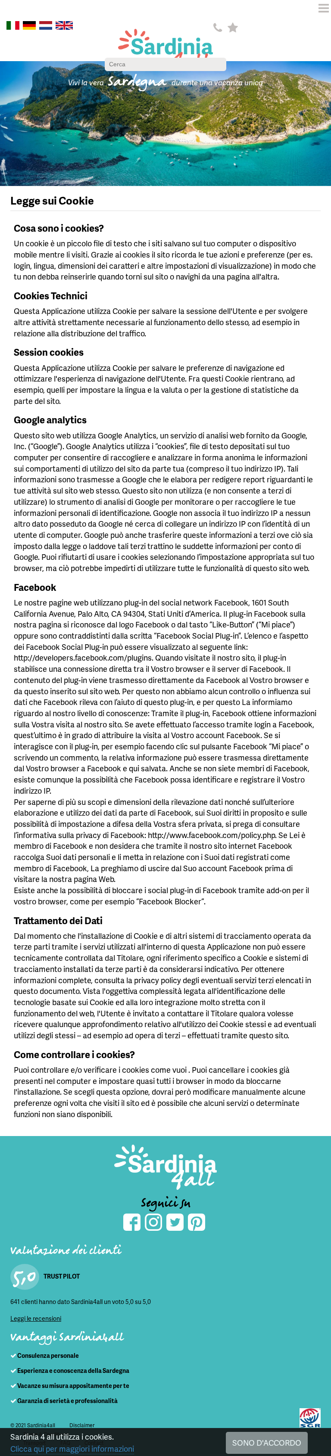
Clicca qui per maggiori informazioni (72, 1448)
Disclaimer (81, 1425)
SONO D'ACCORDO (266, 1442)
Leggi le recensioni (35, 1318)
